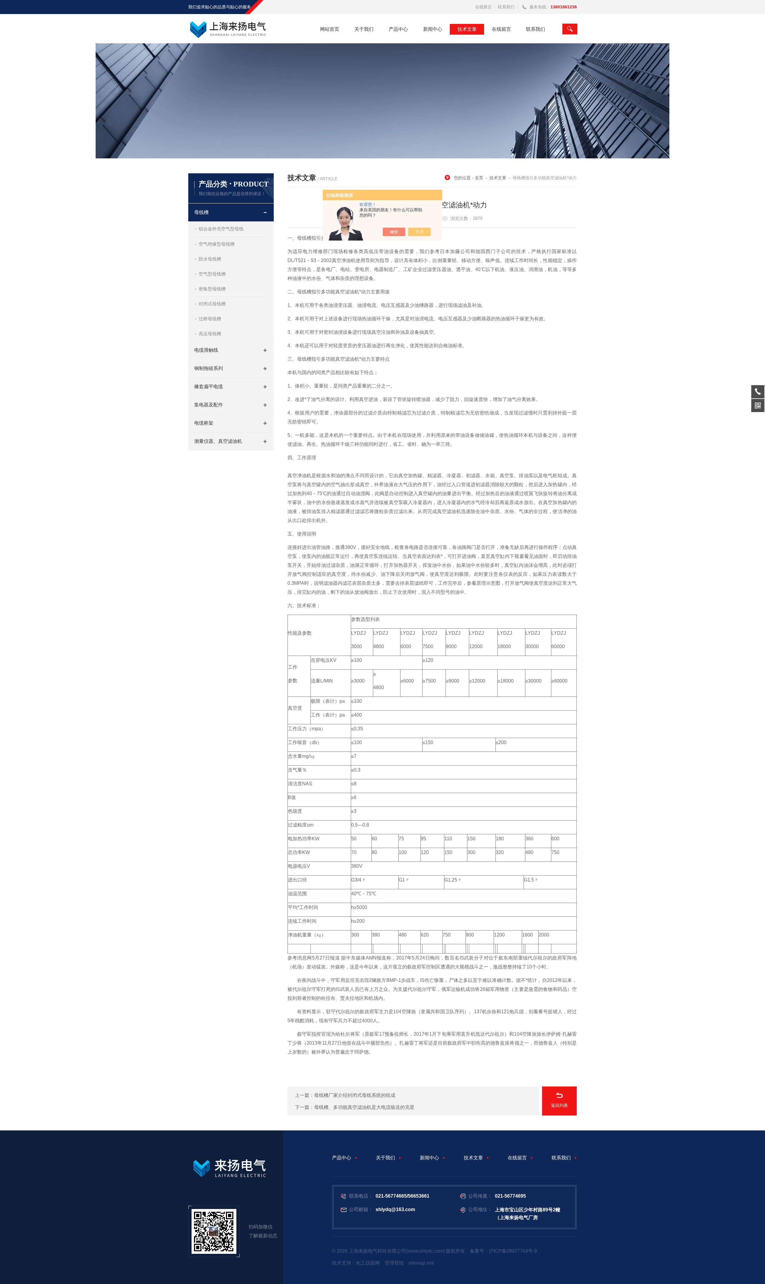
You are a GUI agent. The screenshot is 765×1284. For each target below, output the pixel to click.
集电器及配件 (208, 404)
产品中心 (398, 29)
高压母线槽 (210, 333)
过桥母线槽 (210, 318)
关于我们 (364, 29)
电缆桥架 (203, 423)
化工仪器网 (368, 1262)
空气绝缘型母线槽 (217, 244)
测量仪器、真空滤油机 (218, 441)
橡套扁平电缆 (208, 386)
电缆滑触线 (206, 350)
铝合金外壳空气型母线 (221, 228)
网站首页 (329, 29)
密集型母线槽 (212, 288)
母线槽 (201, 212)
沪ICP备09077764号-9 (513, 1251)
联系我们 (506, 6)
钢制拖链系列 (208, 368)
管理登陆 (394, 1262)
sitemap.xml (421, 1262)
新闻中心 (432, 29)
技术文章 (467, 29)
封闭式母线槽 (212, 303)
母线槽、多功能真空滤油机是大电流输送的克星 (364, 1107)
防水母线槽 (210, 258)
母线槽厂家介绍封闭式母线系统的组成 (354, 1095)
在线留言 (483, 6)
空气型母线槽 (212, 273)
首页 (479, 177)
